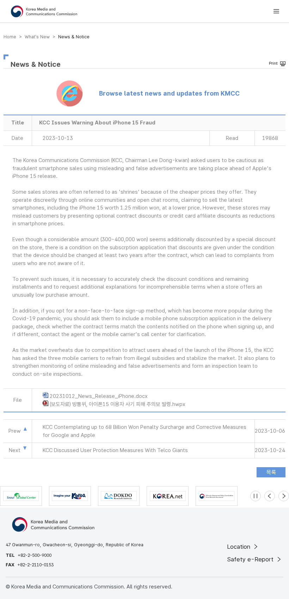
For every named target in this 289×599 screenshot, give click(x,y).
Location (239, 546)
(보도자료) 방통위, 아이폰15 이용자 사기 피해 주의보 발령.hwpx (117, 404)
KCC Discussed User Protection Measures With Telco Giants (115, 450)
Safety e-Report (251, 559)
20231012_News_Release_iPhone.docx (99, 396)
